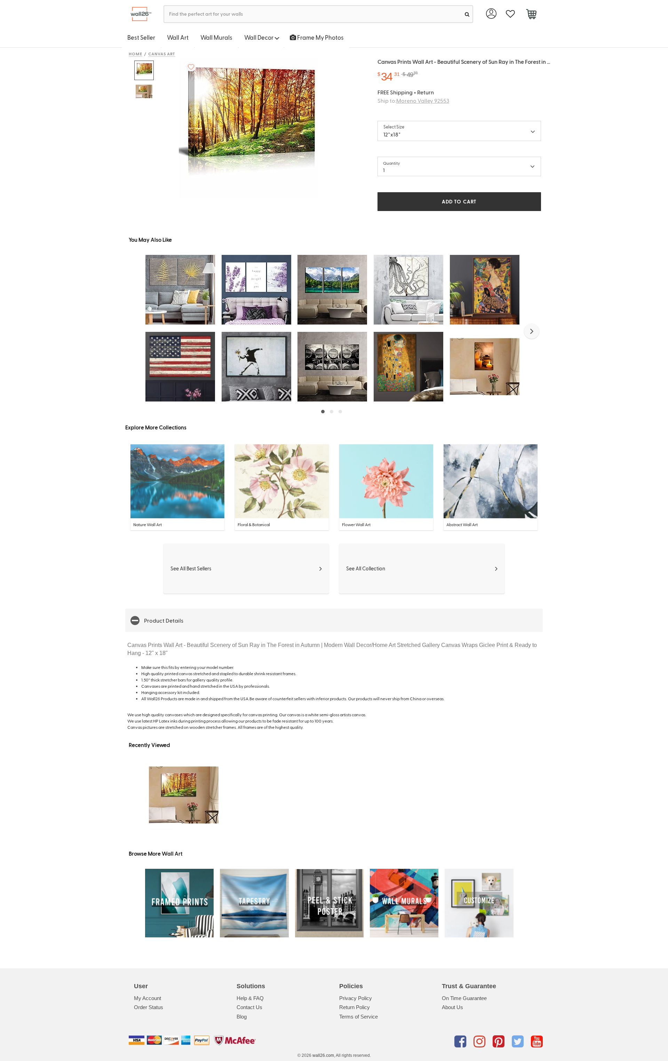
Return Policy (354, 1007)
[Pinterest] (500, 1041)
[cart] (531, 15)
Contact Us (249, 1007)
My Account (147, 998)
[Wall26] (138, 14)
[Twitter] (519, 1041)
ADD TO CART (459, 201)
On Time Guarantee (464, 998)
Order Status (148, 1007)
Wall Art (178, 37)
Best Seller (141, 37)
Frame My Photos (320, 37)
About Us (452, 1007)
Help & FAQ (250, 998)
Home (135, 53)
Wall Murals (216, 37)
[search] (467, 14)
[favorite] (510, 14)
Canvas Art (162, 53)
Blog (242, 1017)
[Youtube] (537, 1041)
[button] (531, 331)
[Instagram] (481, 1041)
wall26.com (323, 1055)
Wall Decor (259, 37)
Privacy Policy (355, 998)
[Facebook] (461, 1041)
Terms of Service (358, 1017)
